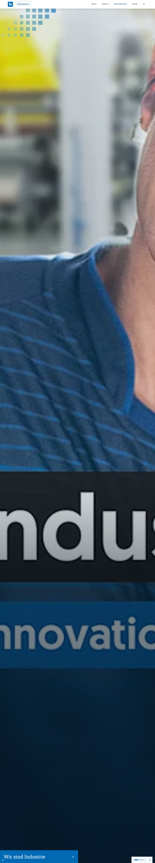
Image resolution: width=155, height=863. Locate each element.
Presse (134, 4)
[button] (133, 859)
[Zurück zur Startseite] (10, 4)
